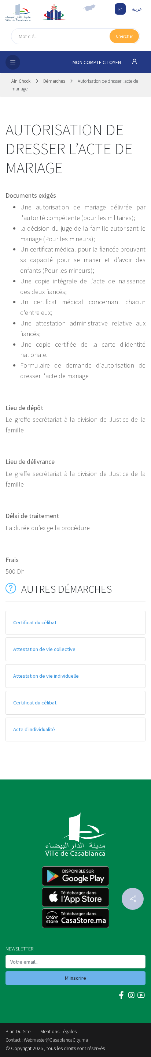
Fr (120, 9)
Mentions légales (58, 1031)
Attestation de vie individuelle (46, 676)
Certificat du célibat (34, 622)
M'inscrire (75, 978)
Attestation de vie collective (44, 649)
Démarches (54, 81)
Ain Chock (21, 81)
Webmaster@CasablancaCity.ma (56, 1040)
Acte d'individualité (34, 729)
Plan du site (17, 1031)
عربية (137, 9)
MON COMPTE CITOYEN (97, 62)
